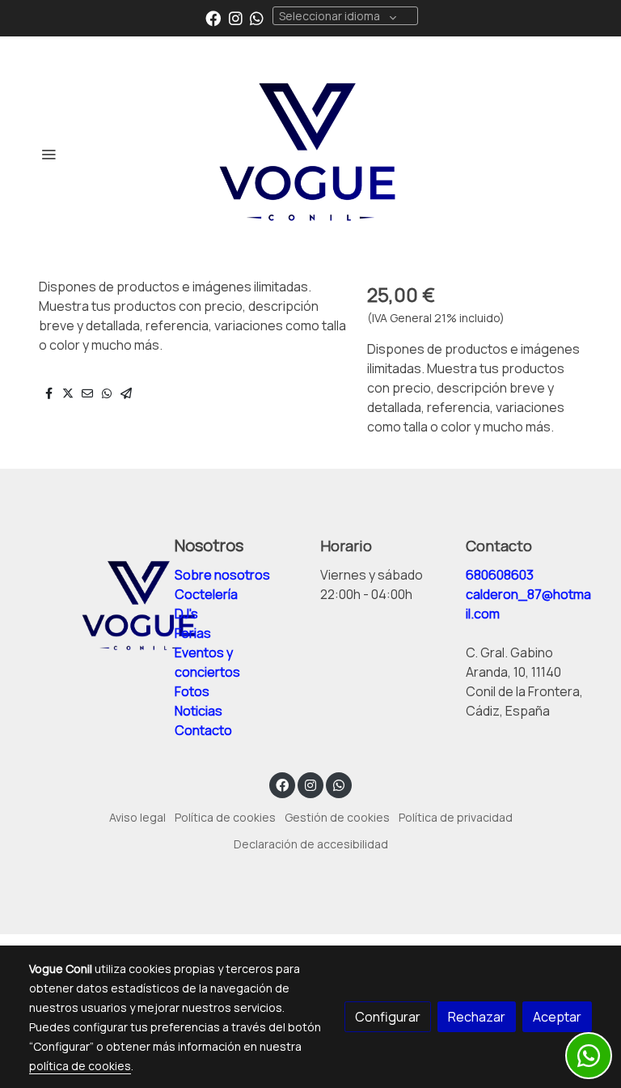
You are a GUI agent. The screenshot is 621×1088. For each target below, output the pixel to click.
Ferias (193, 633)
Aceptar (557, 1017)
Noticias (198, 711)
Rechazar (476, 1017)
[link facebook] (213, 17)
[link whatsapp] (257, 17)
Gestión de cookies (337, 817)
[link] (310, 153)
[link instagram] (236, 17)
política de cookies (80, 1065)
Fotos (193, 691)
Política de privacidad (456, 817)
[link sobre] (92, 606)
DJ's (186, 614)
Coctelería (206, 594)
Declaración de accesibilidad (311, 844)
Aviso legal (137, 817)
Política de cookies (225, 817)
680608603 (500, 575)
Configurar (387, 1017)
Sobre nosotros (222, 575)
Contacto (203, 730)
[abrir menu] (48, 154)
